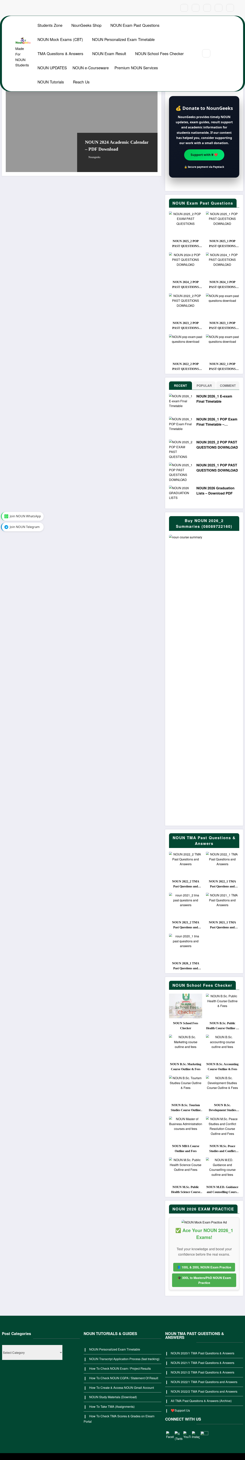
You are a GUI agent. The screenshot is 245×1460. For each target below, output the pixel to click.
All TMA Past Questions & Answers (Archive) (201, 1401)
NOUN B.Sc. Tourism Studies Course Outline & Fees (186, 1108)
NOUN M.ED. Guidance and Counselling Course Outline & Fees (222, 1190)
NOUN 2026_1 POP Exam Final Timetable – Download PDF (216, 422)
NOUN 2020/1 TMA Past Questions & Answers (202, 1353)
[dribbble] (207, 8)
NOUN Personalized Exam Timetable (123, 39)
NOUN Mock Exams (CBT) (60, 39)
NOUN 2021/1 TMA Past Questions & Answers (202, 1362)
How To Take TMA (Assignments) (112, 1406)
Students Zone (50, 25)
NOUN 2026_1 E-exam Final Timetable (214, 399)
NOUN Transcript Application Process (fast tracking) (124, 1359)
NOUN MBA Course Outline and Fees (185, 1148)
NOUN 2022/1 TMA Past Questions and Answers (204, 1382)
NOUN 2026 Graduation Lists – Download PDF (215, 491)
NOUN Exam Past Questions (134, 25)
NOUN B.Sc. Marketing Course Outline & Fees (185, 1067)
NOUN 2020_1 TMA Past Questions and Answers (185, 966)
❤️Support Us (180, 1410)
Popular (204, 385)
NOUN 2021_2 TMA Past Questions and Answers (185, 925)
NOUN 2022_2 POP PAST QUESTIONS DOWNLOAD (185, 366)
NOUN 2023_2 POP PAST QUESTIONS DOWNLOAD (185, 326)
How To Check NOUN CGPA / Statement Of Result (123, 1378)
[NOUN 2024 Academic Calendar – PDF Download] (82, 128)
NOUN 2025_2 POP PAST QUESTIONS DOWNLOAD (185, 244)
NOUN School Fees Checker (159, 53)
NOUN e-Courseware (91, 67)
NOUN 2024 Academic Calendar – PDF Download (117, 146)
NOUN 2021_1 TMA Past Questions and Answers (222, 925)
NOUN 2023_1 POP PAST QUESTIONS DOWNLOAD (222, 326)
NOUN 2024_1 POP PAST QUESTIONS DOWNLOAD (222, 285)
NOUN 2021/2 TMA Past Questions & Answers (202, 1372)
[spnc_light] (217, 53)
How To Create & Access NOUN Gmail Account (121, 1387)
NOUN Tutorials (51, 82)
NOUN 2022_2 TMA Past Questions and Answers (185, 884)
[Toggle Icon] (226, 53)
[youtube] (230, 8)
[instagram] (218, 8)
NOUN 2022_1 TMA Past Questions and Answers (222, 884)
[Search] (206, 53)
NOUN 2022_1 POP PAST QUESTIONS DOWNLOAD (222, 366)
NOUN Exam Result (109, 53)
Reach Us (81, 82)
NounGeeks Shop (86, 25)
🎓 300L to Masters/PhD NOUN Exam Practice (204, 1280)
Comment (228, 385)
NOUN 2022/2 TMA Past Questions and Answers (204, 1391)
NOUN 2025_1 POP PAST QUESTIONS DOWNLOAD (222, 244)
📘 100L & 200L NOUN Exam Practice (204, 1267)
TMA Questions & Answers (60, 53)
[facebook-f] (184, 8)
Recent (180, 385)
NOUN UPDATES (52, 67)
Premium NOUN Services (136, 67)
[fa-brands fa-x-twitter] (195, 8)
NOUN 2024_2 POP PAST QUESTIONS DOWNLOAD (185, 285)
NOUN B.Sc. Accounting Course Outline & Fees (222, 1067)
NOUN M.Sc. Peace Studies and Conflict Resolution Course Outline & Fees (222, 1149)
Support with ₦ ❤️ (204, 155)
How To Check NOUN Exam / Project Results (120, 1368)
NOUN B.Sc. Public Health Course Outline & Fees (222, 1026)
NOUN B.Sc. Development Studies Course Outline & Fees (222, 1108)
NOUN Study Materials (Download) (113, 1397)
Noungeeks (94, 157)
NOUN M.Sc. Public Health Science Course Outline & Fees (185, 1190)
